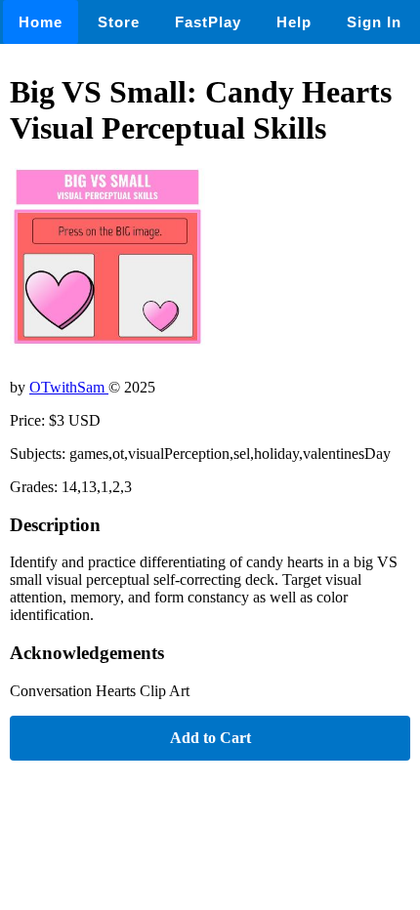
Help (294, 22)
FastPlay (208, 22)
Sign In (374, 22)
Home (41, 22)
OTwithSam (68, 387)
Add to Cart (210, 737)
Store (119, 22)
